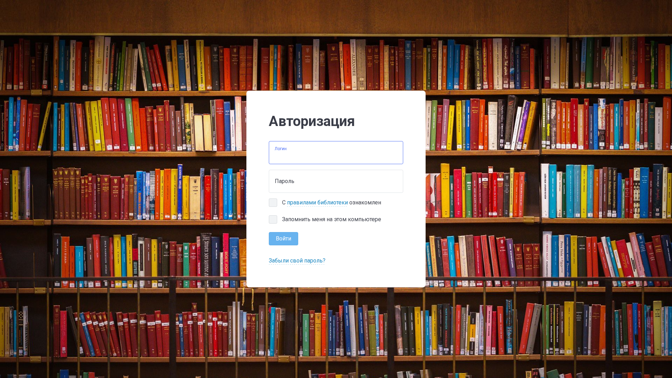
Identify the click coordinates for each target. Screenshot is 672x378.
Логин (281, 148)
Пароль (284, 181)
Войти (283, 238)
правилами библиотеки (317, 202)
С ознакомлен (331, 202)
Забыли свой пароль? (297, 260)
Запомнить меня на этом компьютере (331, 219)
